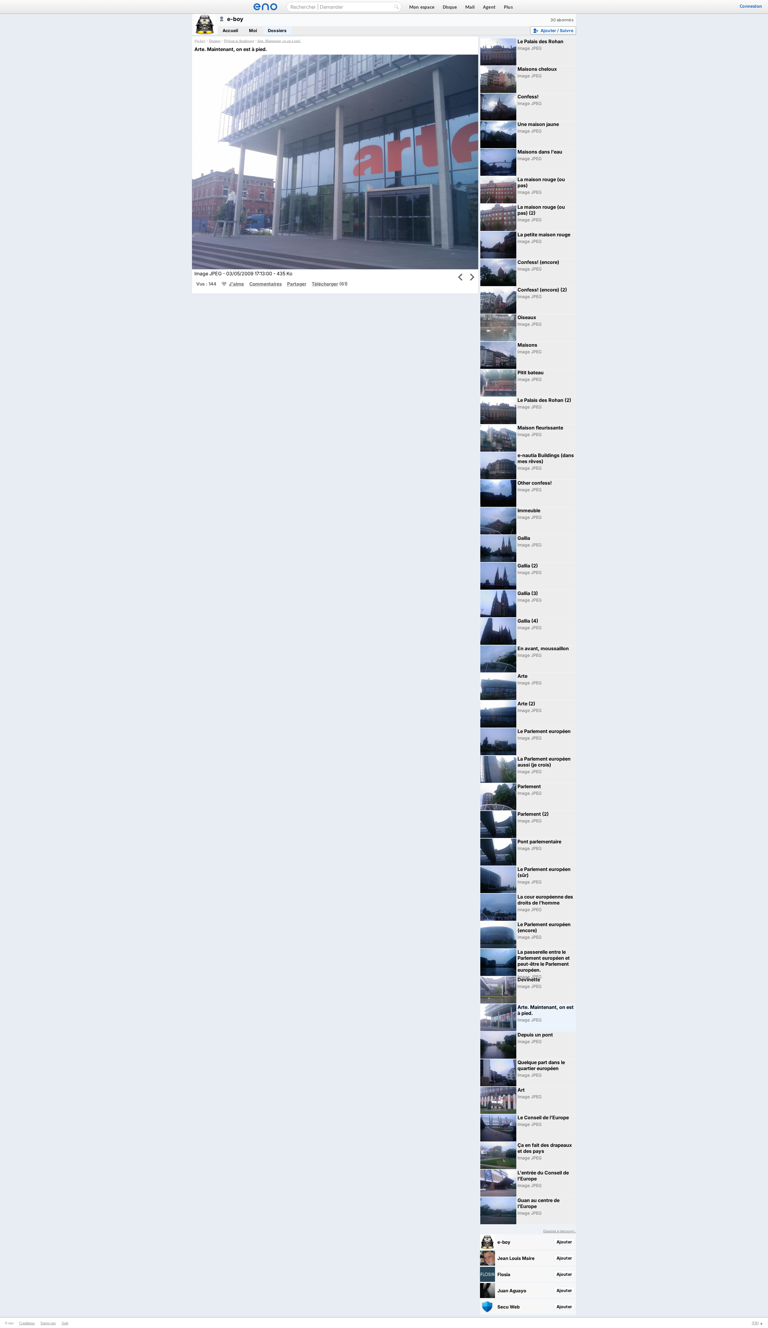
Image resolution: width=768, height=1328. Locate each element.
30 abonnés (562, 19)
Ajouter (564, 1241)
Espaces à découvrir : (559, 1231)
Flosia (503, 1274)
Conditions (27, 1323)
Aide (65, 1323)
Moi (253, 30)
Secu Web (508, 1307)
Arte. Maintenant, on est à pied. (279, 41)
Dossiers (277, 30)
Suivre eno (48, 1323)
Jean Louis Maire (516, 1258)
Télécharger (325, 284)
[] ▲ (757, 1323)
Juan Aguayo (511, 1291)
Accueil (230, 30)
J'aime (236, 284)
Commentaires (265, 284)
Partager (296, 284)
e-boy (201, 41)
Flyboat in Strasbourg (239, 41)
